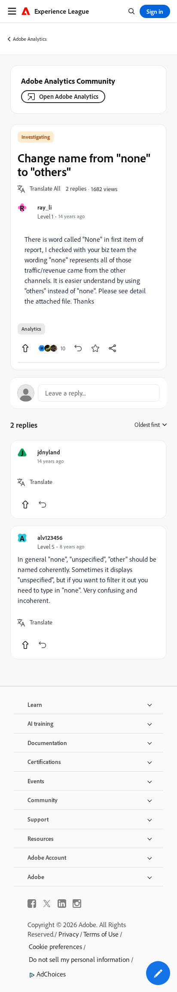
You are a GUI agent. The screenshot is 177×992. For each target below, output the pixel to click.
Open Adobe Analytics (68, 96)
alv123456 (50, 537)
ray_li (44, 207)
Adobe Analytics (30, 39)
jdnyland (48, 452)
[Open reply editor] (88, 392)
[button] (45, 189)
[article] (88, 479)
